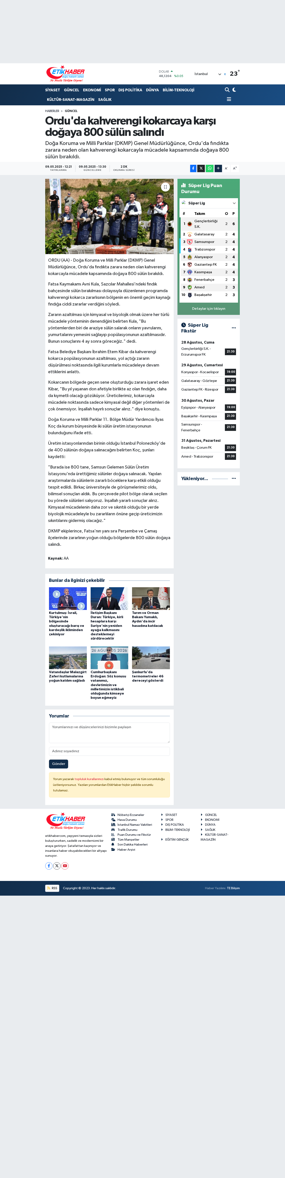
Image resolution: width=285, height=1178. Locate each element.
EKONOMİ (92, 90)
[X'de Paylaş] (201, 168)
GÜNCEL (71, 90)
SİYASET (52, 90)
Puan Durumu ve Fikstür (134, 834)
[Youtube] (65, 866)
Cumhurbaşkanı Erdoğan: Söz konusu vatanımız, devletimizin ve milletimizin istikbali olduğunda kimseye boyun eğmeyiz (108, 684)
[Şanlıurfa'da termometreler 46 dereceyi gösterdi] (151, 658)
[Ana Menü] (228, 99)
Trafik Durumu (127, 830)
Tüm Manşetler (128, 839)
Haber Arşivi (126, 849)
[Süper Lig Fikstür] (234, 328)
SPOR (110, 90)
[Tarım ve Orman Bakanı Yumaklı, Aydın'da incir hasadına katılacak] (151, 598)
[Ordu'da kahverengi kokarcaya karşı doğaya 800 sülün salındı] (109, 216)
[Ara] (227, 90)
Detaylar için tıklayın (208, 309)
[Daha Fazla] (218, 168)
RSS (54, 888)
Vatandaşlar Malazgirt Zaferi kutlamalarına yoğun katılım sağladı (68, 676)
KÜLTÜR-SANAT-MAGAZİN (70, 100)
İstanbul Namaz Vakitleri (135, 824)
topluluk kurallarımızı (89, 779)
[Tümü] (234, 479)
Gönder (58, 764)
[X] (57, 866)
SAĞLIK (105, 100)
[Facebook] (49, 866)
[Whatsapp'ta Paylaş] (210, 168)
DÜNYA (152, 90)
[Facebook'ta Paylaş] (193, 168)
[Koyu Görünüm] (234, 90)
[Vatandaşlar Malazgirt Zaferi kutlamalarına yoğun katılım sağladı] (68, 658)
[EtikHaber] (65, 74)
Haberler (52, 111)
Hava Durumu (127, 819)
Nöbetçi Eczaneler (131, 815)
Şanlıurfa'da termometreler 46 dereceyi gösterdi (147, 676)
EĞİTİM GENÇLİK (177, 839)
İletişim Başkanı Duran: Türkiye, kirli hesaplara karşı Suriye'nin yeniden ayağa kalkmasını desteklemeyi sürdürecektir (107, 625)
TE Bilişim (233, 888)
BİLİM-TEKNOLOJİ (178, 90)
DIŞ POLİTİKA (130, 90)
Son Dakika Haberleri (133, 844)
